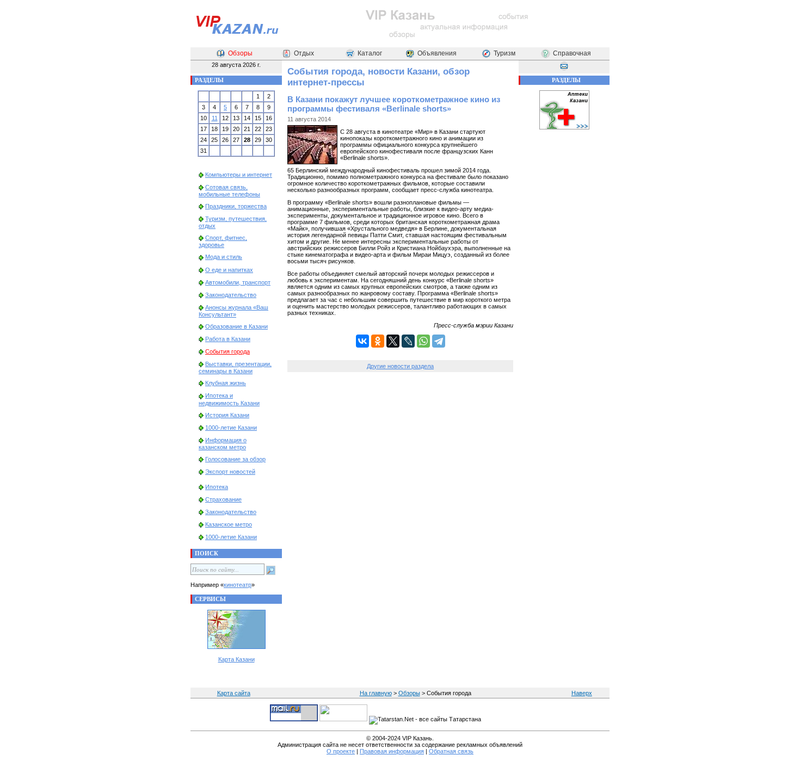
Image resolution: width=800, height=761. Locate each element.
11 (215, 118)
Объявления (437, 53)
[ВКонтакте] (362, 341)
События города (227, 351)
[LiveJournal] (408, 341)
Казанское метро (228, 524)
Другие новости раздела (400, 366)
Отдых (304, 53)
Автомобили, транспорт (237, 282)
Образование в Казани (236, 326)
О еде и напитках (229, 270)
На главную (376, 693)
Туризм (504, 53)
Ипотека (216, 487)
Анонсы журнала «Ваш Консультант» (233, 311)
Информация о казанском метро (223, 443)
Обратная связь (451, 751)
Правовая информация (392, 751)
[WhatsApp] (423, 341)
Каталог (370, 53)
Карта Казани (236, 659)
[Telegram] (438, 341)
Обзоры (240, 53)
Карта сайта (233, 693)
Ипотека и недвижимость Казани (229, 399)
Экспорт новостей (230, 471)
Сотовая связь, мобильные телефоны (229, 190)
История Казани (227, 415)
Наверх (581, 693)
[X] (392, 341)
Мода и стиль (223, 256)
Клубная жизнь (225, 383)
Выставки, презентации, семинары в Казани (235, 367)
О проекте (341, 751)
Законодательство (230, 295)
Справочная (572, 53)
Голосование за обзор (235, 459)
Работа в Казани (227, 339)
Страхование (223, 499)
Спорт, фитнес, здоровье (223, 241)
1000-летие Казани (231, 427)
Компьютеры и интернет (238, 174)
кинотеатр (237, 584)
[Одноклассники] (377, 341)
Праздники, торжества (236, 206)
